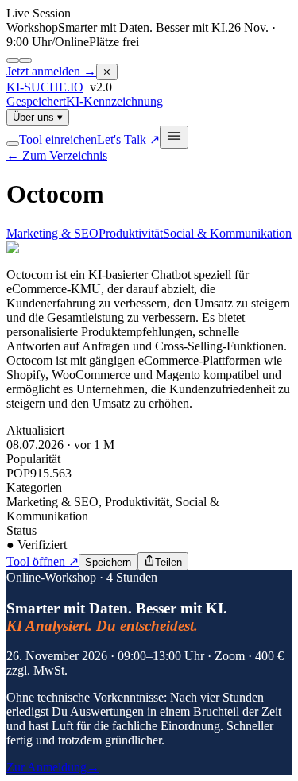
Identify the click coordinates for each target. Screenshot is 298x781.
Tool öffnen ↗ (42, 561)
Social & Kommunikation (227, 233)
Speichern (108, 562)
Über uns (38, 117)
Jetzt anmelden (51, 71)
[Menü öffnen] (174, 137)
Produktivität (131, 233)
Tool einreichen (58, 139)
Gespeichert (36, 101)
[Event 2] (25, 60)
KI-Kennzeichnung (114, 101)
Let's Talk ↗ (128, 139)
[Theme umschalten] (12, 143)
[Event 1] (12, 60)
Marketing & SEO (52, 233)
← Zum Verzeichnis (56, 155)
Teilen (168, 562)
